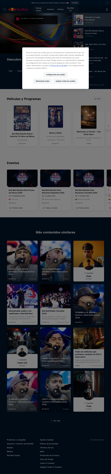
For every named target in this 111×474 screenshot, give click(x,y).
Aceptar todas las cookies (65, 81)
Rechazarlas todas (42, 81)
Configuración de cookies (55, 74)
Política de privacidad (58, 65)
